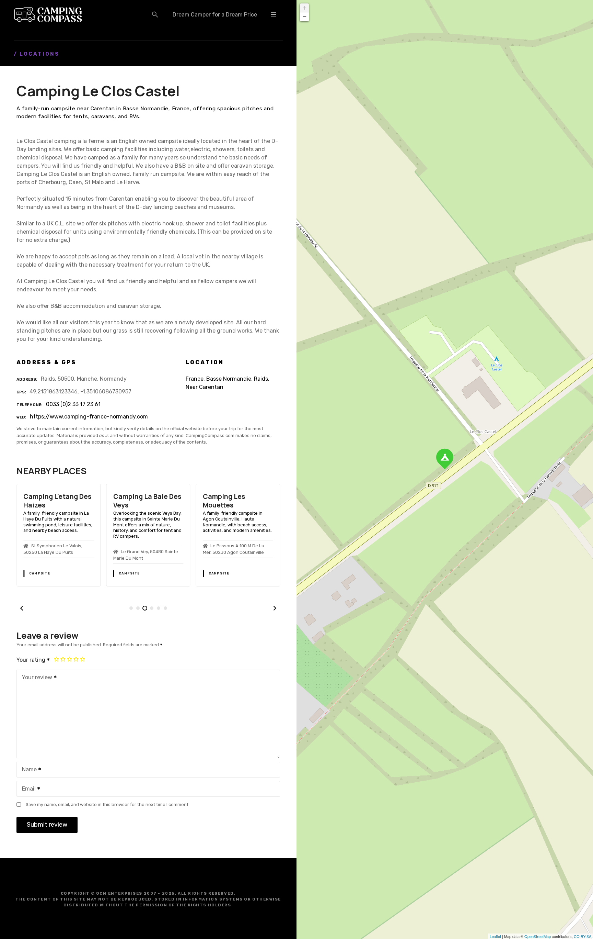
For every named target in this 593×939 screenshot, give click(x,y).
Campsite (39, 573)
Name (27, 770)
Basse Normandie (228, 379)
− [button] (304, 16)
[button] (155, 14)
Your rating (31, 660)
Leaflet (495, 936)
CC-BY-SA (582, 936)
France (195, 379)
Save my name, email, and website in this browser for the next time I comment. (107, 804)
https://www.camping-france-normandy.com (89, 416)
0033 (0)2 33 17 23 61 (73, 404)
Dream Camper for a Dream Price (215, 14)
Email (27, 789)
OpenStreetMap (537, 936)
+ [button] (304, 7)
